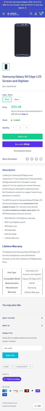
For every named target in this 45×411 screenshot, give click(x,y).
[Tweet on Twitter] (36, 159)
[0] (40, 13)
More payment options (22, 151)
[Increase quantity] (26, 127)
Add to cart (22, 136)
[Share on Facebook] (27, 159)
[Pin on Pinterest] (31, 159)
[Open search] (31, 13)
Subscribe (10, 355)
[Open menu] (3, 14)
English (6, 367)
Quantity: (6, 128)
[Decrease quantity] (13, 127)
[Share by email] (41, 159)
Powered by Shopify (9, 406)
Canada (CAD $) (22, 367)
